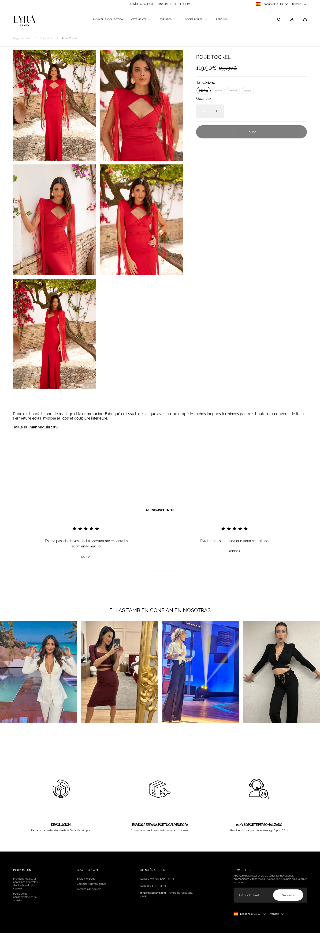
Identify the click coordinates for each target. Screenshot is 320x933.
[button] (305, 19)
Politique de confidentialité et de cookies (25, 897)
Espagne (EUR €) (272, 4)
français (296, 4)
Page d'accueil (21, 38)
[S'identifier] (292, 19)
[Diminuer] (200, 111)
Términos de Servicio (89, 889)
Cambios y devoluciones (91, 883)
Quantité (203, 98)
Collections (46, 38)
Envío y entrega (86, 878)
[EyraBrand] (24, 19)
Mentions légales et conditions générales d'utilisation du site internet (25, 883)
